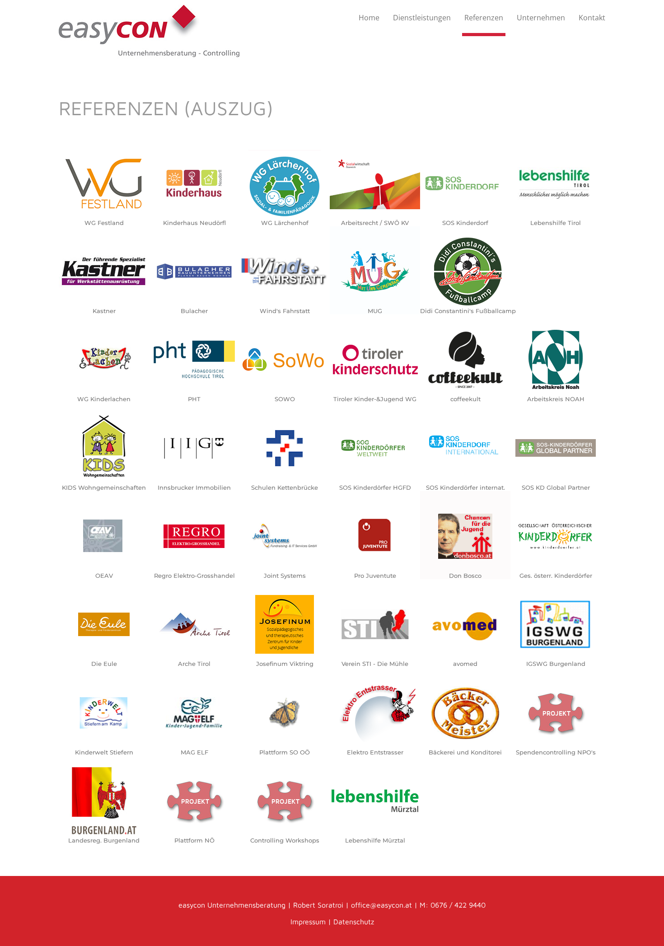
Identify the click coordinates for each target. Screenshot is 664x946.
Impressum (309, 922)
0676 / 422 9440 (458, 905)
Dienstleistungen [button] (422, 18)
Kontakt (592, 18)
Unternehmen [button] (541, 18)
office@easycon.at (381, 905)
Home (369, 18)
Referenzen (483, 18)
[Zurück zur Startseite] (149, 32)
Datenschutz (353, 922)
